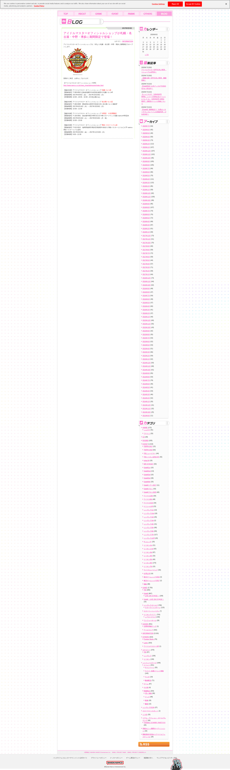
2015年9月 (146, 331)
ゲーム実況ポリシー (133, 758)
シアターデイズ (150, 617)
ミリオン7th (148, 566)
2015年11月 (147, 324)
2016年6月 (146, 299)
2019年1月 (146, 190)
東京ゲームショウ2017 (152, 580)
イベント (147, 665)
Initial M (146, 460)
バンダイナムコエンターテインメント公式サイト (70, 758)
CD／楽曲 (148, 693)
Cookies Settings (158, 4)
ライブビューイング (151, 570)
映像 (146, 700)
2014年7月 (146, 380)
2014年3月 (146, 394)
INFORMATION (127, 41)
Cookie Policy (39, 6)
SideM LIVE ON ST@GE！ (154, 599)
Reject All (175, 4)
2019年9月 (146, 161)
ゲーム (146, 684)
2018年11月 (147, 197)
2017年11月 (147, 239)
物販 (145, 584)
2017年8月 (146, 250)
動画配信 (148, 680)
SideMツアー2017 (150, 485)
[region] (115, 4)
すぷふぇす (148, 542)
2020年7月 (146, 126)
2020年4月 (146, 137)
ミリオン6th (148, 563)
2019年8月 (146, 165)
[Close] (226, 4)
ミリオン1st (148, 545)
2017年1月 (146, 274)
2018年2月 (146, 228)
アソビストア (148, 630)
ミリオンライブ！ (150, 614)
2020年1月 (146, 147)
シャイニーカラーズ (150, 663)
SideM (146, 593)
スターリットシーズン (151, 611)
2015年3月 (146, 352)
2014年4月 (146, 391)
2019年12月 (147, 151)
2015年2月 (146, 356)
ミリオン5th (148, 559)
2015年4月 (146, 349)
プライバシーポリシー (98, 758)
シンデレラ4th (149, 524)
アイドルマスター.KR (151, 646)
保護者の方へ (148, 758)
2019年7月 (146, 168)
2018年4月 (146, 221)
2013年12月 (147, 405)
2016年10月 (147, 285)
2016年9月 (146, 288)
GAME (145, 588)
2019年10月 (147, 158)
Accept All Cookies (193, 4)
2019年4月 (146, 179)
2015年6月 (146, 341)
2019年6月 (146, 172)
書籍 (146, 704)
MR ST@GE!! (148, 464)
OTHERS (146, 637)
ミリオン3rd (148, 552)
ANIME (145, 428)
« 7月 (147, 55)
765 (145, 590)
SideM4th (147, 482)
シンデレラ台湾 (149, 538)
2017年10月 (147, 243)
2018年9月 (146, 204)
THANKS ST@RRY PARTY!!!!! (154, 723)
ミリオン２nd (148, 549)
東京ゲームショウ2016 (152, 577)
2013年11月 (147, 408)
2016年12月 (147, 278)
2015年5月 (146, 345)
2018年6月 (146, 214)
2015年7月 (146, 338)
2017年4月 (146, 264)
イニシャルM (148, 506)
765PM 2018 (148, 450)
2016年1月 (146, 317)
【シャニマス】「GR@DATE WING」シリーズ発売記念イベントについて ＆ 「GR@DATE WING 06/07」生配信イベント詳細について (153, 99)
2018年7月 (146, 211)
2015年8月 (146, 334)
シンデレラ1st (149, 510)
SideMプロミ (148, 489)
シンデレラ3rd (149, 517)
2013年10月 (147, 412)
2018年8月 (146, 207)
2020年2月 (146, 144)
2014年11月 (147, 366)
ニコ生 (145, 714)
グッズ (147, 697)
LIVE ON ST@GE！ (152, 596)
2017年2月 (146, 271)
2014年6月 (146, 384)
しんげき (147, 430)
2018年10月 (147, 200)
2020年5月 (146, 133)
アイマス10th (148, 496)
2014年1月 (146, 401)
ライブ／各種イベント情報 (154, 671)
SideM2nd (147, 471)
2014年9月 (146, 373)
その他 (146, 687)
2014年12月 (147, 363)
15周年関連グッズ (150, 626)
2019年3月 (146, 182)
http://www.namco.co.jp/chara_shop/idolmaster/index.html (83, 85)
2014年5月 (146, 387)
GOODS (145, 624)
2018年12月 (147, 193)
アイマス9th (148, 499)
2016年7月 (146, 295)
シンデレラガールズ (151, 605)
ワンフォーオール (150, 620)
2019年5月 (146, 175)
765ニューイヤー (150, 453)
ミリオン (147, 659)
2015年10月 (147, 327)
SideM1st (147, 467)
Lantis (146, 643)
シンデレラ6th (149, 531)
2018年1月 (146, 232)
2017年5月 (146, 260)
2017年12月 (147, 236)
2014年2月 (146, 398)
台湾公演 (147, 573)
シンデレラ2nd (149, 513)
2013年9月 (146, 416)
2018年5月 (146, 218)
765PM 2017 (148, 446)
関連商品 (147, 691)
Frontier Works (149, 639)
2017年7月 (146, 253)
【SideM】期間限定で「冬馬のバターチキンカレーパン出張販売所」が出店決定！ (153, 112)
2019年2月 (146, 186)
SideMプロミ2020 (150, 492)
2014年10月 (147, 370)
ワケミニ (147, 433)
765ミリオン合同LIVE (151, 457)
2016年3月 (146, 310)
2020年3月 (146, 140)
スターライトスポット (150, 711)
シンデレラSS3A (148, 707)
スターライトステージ (153, 607)
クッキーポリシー (116, 758)
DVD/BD (145, 440)
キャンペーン (149, 667)
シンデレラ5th (149, 527)
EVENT (145, 444)
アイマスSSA (148, 503)
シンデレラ (148, 656)
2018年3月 (146, 225)
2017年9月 (146, 246)
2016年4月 (146, 306)
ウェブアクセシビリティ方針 (167, 758)
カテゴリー (146, 650)
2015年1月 (146, 359)
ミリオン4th (148, 556)
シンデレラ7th (149, 535)
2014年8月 (146, 377)
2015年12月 (147, 320)
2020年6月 (146, 130)
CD (144, 437)
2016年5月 (146, 303)
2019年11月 (147, 154)
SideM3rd (147, 475)
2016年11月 (147, 281)
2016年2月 (146, 313)
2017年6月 (146, 257)
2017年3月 (146, 267)
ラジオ (147, 677)
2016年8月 (146, 292)
